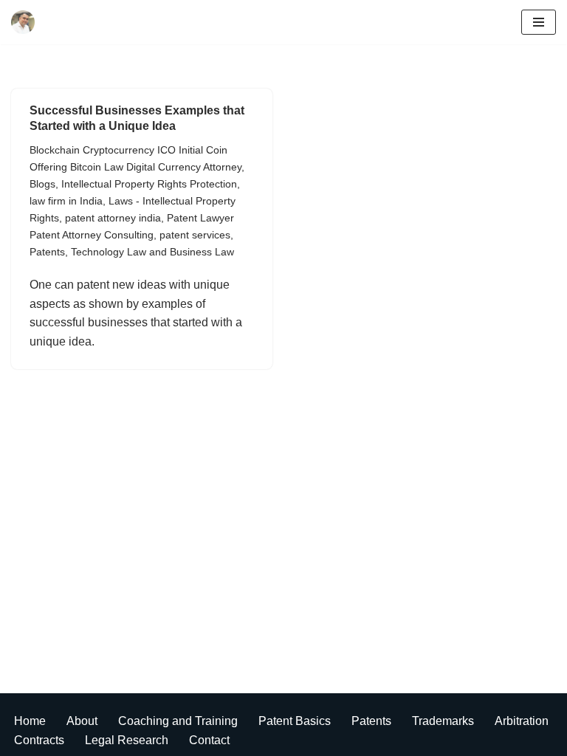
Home (30, 721)
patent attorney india (113, 218)
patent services (194, 235)
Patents (47, 252)
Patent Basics (294, 721)
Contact (209, 740)
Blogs (42, 184)
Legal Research (126, 740)
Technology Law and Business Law (152, 252)
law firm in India (66, 201)
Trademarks (443, 721)
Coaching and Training (178, 721)
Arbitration (522, 721)
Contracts (39, 740)
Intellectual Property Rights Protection (149, 184)
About (81, 721)
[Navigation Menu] (538, 22)
